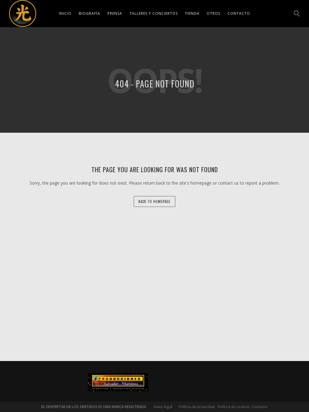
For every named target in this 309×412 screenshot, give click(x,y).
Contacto (239, 13)
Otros (213, 13)
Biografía (89, 13)
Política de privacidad (195, 406)
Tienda (192, 13)
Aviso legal (163, 406)
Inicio (65, 13)
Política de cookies (234, 406)
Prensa (114, 13)
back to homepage (154, 201)
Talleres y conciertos (153, 13)
